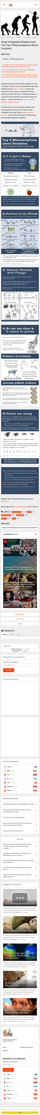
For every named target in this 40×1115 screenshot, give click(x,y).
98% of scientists (20, 89)
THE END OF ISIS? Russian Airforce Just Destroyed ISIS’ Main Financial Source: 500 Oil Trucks (19, 66)
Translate (25, 651)
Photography (18, 37)
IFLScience (5, 501)
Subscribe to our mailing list (10, 662)
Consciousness (27, 37)
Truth (2, 38)
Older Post (20, 619)
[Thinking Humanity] (11, 5)
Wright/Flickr (22, 507)
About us (5, 1050)
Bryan (16, 507)
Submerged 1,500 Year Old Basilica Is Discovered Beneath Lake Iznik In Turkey (20, 568)
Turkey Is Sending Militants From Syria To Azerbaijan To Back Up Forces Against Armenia (20, 550)
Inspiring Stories (9, 37)
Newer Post (20, 614)
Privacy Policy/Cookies (26, 1047)
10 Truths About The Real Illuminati (20, 903)
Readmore (26, 912)
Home (2, 37)
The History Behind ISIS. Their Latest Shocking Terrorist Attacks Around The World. (17, 71)
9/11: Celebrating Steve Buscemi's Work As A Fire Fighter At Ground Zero (19, 603)
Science (34, 37)
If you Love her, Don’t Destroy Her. (19, 931)
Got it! (20, 1112)
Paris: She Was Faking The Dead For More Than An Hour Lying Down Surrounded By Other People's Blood (19, 76)
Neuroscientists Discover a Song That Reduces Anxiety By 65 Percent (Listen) (19, 955)
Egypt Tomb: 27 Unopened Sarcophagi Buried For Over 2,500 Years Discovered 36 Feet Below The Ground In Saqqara (19, 585)
